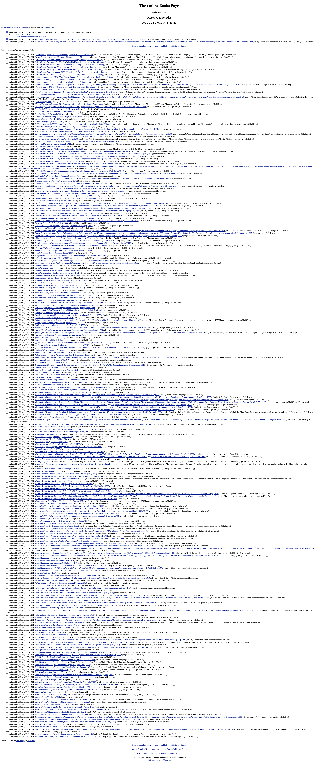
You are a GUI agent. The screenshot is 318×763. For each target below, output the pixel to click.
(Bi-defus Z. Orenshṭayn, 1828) (53, 503)
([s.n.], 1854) (47, 372)
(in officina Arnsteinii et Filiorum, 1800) (69, 506)
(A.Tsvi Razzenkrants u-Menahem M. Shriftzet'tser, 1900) (73, 489)
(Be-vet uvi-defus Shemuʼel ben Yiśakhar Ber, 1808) (72, 486)
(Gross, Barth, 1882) (49, 630)
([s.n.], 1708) (60, 325)
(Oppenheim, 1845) (57, 111)
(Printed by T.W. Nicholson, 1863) (99, 568)
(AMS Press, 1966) (83, 243)
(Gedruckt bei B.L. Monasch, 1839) (130, 231)
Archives (162, 753)
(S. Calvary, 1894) (72, 188)
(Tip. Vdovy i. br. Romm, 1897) (59, 501)
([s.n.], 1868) (76, 499)
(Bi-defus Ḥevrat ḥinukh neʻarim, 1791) (57, 273)
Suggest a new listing (177, 46)
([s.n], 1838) (84, 543)
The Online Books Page (159, 5)
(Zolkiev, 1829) (65, 660)
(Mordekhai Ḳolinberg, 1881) (64, 657)
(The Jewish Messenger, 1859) (64, 226)
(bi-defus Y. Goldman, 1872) (53, 523)
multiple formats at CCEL (21, 34)
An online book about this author (14, 28)
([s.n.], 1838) (67, 305)
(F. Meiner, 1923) (52, 258)
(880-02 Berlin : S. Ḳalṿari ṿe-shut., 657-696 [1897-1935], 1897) (69, 136)
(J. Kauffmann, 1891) (113, 405)
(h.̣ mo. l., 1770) (49, 114)
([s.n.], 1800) (47, 268)
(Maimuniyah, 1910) (90, 595)
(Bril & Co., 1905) (82, 141)
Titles (169, 749)
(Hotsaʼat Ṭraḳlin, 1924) (51, 439)
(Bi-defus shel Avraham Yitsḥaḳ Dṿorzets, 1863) (61, 583)
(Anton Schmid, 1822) (53, 144)
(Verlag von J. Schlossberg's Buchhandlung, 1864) (62, 521)
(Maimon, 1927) (58, 176)
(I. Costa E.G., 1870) (52, 360)
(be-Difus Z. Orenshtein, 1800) (80, 538)
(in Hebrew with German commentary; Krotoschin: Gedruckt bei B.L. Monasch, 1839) (144, 42)
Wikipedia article (48, 28)
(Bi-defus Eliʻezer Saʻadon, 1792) (67, 736)
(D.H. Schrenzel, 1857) (56, 650)
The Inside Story (175, 753)
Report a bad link (160, 46)
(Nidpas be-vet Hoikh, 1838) (69, 541)
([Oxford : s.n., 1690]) (64, 196)
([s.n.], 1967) (77, 645)
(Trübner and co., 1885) (61, 293)
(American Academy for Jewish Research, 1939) (81, 415)
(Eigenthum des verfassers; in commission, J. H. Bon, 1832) (69, 213)
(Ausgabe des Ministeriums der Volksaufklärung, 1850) (70, 250)
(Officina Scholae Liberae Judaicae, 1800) (70, 508)
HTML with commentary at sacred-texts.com (28, 37)
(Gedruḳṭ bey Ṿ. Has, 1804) (54, 704)
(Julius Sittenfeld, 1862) (60, 479)
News (146, 753)
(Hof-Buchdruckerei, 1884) (76, 605)
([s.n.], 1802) (47, 119)
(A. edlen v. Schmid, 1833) (107, 173)
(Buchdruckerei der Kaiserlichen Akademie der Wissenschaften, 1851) (97, 129)
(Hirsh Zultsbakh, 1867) (64, 600)
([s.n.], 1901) (105, 553)
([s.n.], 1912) (125, 555)
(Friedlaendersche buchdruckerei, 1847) (139, 97)
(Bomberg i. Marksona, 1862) (60, 469)
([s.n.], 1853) (48, 449)
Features (154, 753)
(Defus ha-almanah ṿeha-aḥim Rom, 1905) (77, 652)
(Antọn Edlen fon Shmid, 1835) (63, 484)
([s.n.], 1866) (66, 335)
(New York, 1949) (70, 255)
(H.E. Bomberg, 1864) (78, 491)
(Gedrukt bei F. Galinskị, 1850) (52, 340)
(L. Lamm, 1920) (137, 84)
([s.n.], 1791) (47, 265)
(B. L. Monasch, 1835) (143, 233)
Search (140, 749)
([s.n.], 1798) (69, 330)
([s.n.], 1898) (74, 593)
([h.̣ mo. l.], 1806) (107, 357)
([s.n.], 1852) (47, 585)
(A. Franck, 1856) (50, 367)
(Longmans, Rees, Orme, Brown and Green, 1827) (98, 620)
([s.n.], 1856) (47, 278)
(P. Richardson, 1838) (62, 355)
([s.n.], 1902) (115, 454)
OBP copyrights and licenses (158, 760)
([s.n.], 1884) (46, 573)
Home (133, 749)
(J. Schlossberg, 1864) (78, 516)
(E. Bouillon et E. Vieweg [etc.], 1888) (59, 370)
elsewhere (31, 741)
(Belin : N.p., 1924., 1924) (54, 437)
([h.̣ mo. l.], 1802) (49, 121)
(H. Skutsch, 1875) (86, 221)
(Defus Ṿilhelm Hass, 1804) (72, 94)
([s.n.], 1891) (87, 211)
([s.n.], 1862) (66, 474)
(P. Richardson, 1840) (90, 365)
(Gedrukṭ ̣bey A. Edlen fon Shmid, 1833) (85, 151)
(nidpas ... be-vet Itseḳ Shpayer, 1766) (88, 642)
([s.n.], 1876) (56, 139)
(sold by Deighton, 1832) (66, 417)
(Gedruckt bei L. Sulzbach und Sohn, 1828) (63, 380)
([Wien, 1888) (51, 223)
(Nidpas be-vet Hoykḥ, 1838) (67, 528)
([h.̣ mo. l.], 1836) (103, 134)
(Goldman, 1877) (52, 350)
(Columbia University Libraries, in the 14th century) (70, 62)
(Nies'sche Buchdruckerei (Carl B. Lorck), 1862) (70, 476)
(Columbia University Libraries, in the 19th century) (64, 55)
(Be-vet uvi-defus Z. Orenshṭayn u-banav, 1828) (60, 270)
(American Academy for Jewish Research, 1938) (98, 412)
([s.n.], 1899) (46, 692)
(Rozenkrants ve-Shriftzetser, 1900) (125, 496)
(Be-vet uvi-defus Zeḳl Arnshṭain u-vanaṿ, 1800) (63, 665)
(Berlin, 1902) (155, 402)
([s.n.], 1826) (73, 159)
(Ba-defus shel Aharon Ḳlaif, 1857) (56, 375)
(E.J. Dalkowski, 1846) (61, 352)
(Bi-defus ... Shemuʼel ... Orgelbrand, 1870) (97, 603)
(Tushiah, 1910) (64, 615)
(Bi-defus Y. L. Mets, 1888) (59, 608)
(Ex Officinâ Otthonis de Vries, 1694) (66, 687)
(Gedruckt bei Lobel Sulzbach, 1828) (59, 149)
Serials (184, 749)
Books (138, 753)
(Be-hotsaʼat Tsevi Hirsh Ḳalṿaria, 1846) (71, 382)
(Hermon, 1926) (67, 218)
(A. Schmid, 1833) (79, 171)
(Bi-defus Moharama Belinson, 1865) (92, 647)
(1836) (43, 102)
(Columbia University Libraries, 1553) (68, 67)
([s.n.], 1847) (54, 385)
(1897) (97, 395)
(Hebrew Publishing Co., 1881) (64, 295)
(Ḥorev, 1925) (57, 481)
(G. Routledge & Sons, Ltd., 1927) (60, 712)
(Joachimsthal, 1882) (50, 337)
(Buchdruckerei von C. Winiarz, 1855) (57, 526)
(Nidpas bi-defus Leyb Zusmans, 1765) (58, 116)
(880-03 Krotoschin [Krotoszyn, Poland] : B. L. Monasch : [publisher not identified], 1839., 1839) (91, 511)
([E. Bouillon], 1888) (51, 377)
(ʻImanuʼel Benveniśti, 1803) (94, 424)
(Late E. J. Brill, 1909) (76, 684)
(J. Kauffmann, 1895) (123, 397)
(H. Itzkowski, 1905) (120, 457)
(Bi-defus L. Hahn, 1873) (73, 342)
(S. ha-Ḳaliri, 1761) (68, 447)
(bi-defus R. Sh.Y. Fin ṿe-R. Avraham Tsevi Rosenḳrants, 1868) (92, 578)
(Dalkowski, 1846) (57, 563)
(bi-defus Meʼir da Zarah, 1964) (77, 387)
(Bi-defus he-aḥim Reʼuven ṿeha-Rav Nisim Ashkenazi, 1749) (88, 320)
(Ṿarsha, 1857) (74, 675)
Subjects (176, 749)
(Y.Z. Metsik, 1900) (65, 682)
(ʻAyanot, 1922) (47, 471)
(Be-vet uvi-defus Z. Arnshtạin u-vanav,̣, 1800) (60, 275)
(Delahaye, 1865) (49, 727)
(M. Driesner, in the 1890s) (55, 323)
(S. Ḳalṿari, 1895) (63, 392)
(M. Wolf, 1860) (48, 632)
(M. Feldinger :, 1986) (49, 679)
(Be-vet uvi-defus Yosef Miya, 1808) (127, 494)
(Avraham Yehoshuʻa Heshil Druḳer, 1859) (64, 677)
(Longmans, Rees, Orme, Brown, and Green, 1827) (85, 617)
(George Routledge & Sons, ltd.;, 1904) (61, 280)
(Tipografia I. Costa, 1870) (67, 362)
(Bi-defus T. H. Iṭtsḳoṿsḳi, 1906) (82, 709)
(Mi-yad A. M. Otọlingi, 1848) (74, 390)
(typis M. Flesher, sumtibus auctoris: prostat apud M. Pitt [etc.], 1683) (145, 610)
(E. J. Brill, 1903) (75, 722)
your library (19, 741)
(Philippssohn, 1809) (65, 308)
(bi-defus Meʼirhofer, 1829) (56, 533)
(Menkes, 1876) (50, 146)
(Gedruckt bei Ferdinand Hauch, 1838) (69, 198)
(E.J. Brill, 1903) (67, 570)
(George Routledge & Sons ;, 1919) (60, 285)
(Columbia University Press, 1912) (74, 241)
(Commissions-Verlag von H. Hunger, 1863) (57, 109)
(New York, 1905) (50, 558)
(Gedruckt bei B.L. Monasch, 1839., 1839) (74, 513)
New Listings (150, 749)
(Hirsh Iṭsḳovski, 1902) (122, 598)
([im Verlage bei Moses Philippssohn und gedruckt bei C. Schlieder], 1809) (71, 310)
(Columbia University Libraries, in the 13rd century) (69, 74)
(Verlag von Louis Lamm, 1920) (92, 531)
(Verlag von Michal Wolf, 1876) (58, 625)
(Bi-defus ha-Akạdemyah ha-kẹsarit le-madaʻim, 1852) (64, 126)
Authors (161, 749)
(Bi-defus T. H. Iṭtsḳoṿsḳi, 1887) (72, 183)
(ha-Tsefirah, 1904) (51, 670)
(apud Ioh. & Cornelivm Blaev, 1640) (93, 328)
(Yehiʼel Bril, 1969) (119, 332)
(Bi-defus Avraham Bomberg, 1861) (78, 464)
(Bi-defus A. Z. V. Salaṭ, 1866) (51, 694)
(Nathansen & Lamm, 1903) (175, 548)
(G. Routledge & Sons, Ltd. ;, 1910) (60, 283)
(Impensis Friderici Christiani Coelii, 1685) (58, 627)
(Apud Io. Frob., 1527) (78, 303)
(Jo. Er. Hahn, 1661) (63, 193)
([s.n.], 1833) (94, 154)
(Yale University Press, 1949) (56, 181)
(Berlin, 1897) (131, 400)
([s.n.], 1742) (71, 536)
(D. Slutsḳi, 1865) (48, 434)
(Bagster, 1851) (50, 672)
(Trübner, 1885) (58, 300)
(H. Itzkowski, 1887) (108, 186)
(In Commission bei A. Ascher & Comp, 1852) (64, 734)
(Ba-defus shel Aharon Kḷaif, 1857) (68, 575)
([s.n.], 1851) (49, 662)
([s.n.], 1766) (58, 444)
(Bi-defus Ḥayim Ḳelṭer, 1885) (52, 228)
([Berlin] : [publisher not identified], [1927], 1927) (62, 702)
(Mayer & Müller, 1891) (93, 208)
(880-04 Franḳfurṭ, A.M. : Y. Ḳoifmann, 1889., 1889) (90, 107)
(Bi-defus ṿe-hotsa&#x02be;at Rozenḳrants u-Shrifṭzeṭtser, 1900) (78, 655)
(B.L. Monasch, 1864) (50, 518)
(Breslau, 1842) (53, 201)
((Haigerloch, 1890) (65, 459)
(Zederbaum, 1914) (50, 637)
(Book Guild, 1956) (55, 560)
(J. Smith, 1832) (161, 419)
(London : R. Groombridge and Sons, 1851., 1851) (132, 729)
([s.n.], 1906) (52, 427)
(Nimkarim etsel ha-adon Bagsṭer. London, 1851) (63, 667)
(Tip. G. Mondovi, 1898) (82, 191)
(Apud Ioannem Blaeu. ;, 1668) (90, 263)
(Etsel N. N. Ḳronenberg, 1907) (52, 580)
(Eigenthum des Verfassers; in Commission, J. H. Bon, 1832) (80, 216)
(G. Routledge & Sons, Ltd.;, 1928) (60, 288)
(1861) (42, 461)
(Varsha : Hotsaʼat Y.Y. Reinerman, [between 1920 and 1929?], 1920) (90, 347)
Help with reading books (141, 46)
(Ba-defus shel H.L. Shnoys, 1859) (61, 714)
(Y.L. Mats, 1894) (99, 206)
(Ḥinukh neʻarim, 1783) (51, 442)
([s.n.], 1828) (89, 156)
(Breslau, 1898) (105, 410)
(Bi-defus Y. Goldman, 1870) (54, 318)
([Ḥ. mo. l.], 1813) (62, 238)
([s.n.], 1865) (55, 590)
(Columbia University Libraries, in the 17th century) (69, 69)
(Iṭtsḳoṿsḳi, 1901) (62, 432)
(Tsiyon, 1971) (57, 313)
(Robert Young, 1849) (102, 178)
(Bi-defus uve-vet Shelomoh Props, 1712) (62, 345)
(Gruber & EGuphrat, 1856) (68, 315)
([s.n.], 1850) (74, 131)
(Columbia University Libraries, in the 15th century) (62, 57)
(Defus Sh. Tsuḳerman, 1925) (53, 635)
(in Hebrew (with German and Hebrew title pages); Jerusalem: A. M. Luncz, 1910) (89, 39)
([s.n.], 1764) (83, 588)
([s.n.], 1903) (60, 248)
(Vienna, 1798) (65, 707)
